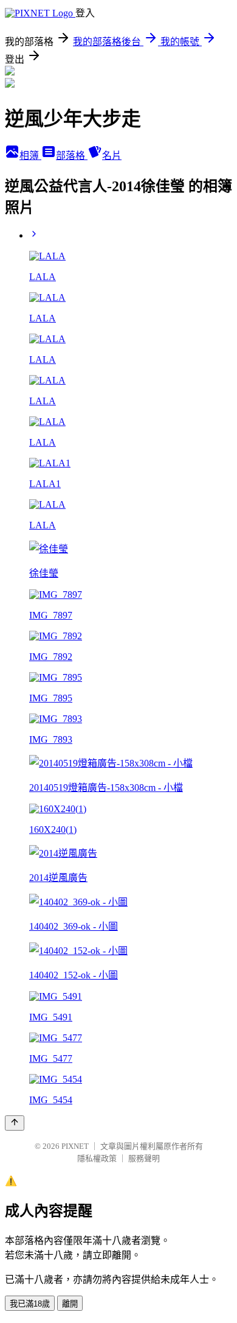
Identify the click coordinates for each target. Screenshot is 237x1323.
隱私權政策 (97, 1158)
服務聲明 (144, 1158)
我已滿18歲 (30, 1303)
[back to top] (14, 1123)
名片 (112, 155)
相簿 (30, 155)
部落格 (72, 155)
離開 (70, 1303)
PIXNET (75, 1146)
